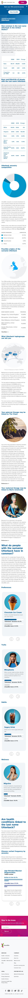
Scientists (16, 976)
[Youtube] (9, 991)
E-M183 (14, 392)
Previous (11, 639)
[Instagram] (12, 991)
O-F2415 (14, 384)
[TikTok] (21, 991)
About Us (16, 958)
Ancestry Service (5, 958)
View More (4, 332)
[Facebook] (5, 991)
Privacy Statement (5, 976)
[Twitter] (15, 991)
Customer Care (17, 967)
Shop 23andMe (14, 12)
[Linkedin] (18, 991)
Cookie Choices (5, 979)
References (4, 483)
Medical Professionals (19, 974)
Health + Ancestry (5, 955)
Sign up (6, 931)
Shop (22, 2)
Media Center (17, 960)
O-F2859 (20, 392)
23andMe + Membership (6, 960)
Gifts (2, 963)
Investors (16, 955)
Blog (15, 963)
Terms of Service (5, 974)
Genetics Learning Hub (19, 965)
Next (18, 639)
